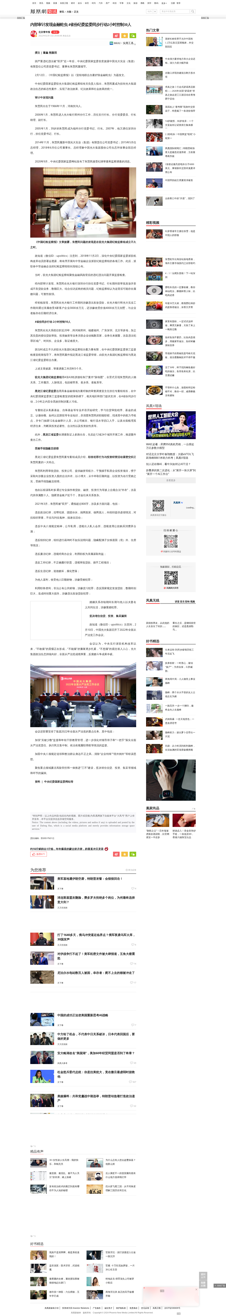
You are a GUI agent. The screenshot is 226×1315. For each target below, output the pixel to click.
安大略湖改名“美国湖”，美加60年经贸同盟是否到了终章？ (96, 1053)
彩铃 (187, 601)
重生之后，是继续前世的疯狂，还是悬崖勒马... (184, 626)
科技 (115, 3)
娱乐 (80, 3)
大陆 (69, 12)
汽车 (101, 3)
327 (134, 1082)
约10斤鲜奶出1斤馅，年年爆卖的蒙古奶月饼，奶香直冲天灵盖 (67, 849)
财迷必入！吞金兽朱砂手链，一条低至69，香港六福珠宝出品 (184, 834)
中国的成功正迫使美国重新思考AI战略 (82, 1015)
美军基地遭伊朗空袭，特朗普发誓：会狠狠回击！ (90, 879)
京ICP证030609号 (172, 1308)
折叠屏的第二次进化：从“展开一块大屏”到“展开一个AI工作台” (171, 472)
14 (135, 963)
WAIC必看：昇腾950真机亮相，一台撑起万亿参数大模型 (170, 446)
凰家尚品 (152, 808)
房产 (108, 3)
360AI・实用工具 (123, 43)
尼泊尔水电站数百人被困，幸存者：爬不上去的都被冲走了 (96, 973)
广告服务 (97, 1308)
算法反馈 (132, 869)
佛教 (142, 3)
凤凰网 (176, 502)
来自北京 (55, 35)
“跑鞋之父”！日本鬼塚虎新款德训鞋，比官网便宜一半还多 (157, 834)
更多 (163, 3)
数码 (156, 3)
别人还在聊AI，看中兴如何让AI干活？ (168, 464)
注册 (173, 3)
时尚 (94, 3)
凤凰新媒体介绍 (52, 1308)
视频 (48, 3)
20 (135, 1063)
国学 (149, 3)
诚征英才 (108, 1308)
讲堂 (177, 601)
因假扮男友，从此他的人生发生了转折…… (157, 624)
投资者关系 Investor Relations (75, 1308)
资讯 (41, 3)
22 (135, 1106)
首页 (34, 3)
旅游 (135, 3)
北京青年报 (44, 32)
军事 (122, 3)
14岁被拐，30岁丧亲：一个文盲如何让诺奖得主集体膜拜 (179, 124)
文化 (129, 3)
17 (135, 982)
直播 (55, 3)
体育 (87, 3)
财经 (73, 3)
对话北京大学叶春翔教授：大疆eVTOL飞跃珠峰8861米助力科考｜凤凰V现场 (170, 456)
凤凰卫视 (64, 3)
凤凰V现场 (154, 406)
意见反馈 (145, 1308)
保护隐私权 (121, 1308)
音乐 (182, 601)
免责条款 (133, 1308)
